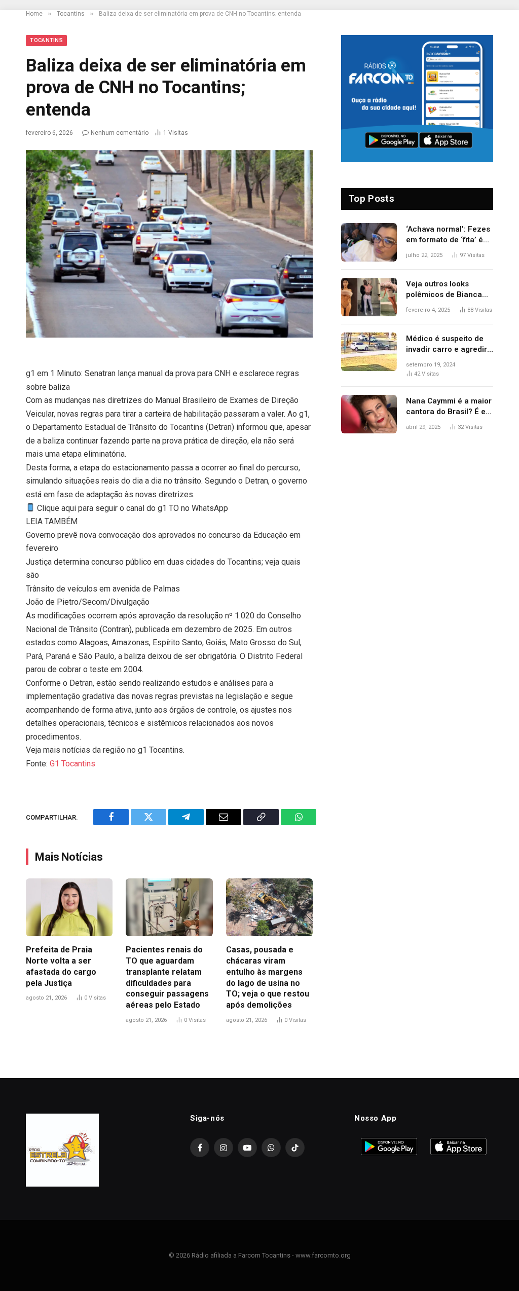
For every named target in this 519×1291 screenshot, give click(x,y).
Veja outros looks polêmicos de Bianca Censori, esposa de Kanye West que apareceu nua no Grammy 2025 (444, 290)
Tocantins (46, 40)
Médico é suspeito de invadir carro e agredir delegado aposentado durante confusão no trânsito (446, 344)
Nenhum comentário (120, 132)
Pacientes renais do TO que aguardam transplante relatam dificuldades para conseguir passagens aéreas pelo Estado (167, 977)
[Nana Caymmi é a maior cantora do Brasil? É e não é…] (369, 414)
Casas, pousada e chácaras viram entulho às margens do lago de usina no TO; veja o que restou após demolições (267, 977)
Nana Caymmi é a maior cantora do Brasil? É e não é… (449, 407)
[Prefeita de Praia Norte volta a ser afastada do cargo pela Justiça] (69, 907)
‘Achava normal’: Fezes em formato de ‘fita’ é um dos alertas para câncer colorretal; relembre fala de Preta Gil (448, 235)
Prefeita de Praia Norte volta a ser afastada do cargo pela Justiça (61, 966)
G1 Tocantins (72, 763)
